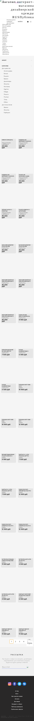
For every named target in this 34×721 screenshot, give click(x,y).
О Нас (17, 691)
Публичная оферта (17, 709)
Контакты (5, 54)
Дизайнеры (10, 23)
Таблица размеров (17, 706)
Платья (4, 41)
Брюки (4, 31)
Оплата (17, 699)
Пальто (4, 40)
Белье (4, 27)
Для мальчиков (7, 46)
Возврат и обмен (17, 704)
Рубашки (5, 51)
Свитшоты (5, 52)
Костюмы (5, 35)
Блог (17, 693)
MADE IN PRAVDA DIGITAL (21, 716)
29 (29, 639)
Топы (4, 43)
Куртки (4, 37)
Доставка (17, 701)
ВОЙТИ (20, 21)
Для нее (4, 2)
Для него (11, 2)
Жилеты (5, 34)
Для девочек (6, 24)
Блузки (4, 29)
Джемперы (6, 32)
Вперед (29, 643)
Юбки (4, 45)
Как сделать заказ (17, 696)
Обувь (4, 38)
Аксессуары (6, 26)
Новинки (9, 21)
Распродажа (11, 20)
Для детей (18, 2)
